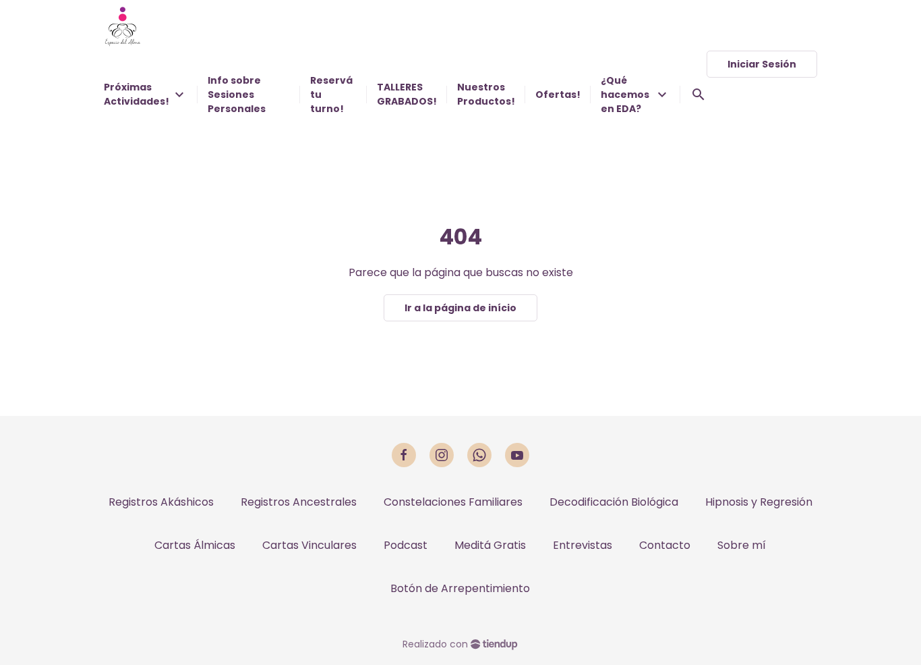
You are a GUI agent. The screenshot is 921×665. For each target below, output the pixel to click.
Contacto (664, 545)
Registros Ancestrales (299, 502)
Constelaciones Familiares (453, 502)
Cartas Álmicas (194, 545)
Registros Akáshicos (161, 502)
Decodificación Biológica (613, 502)
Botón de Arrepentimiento (460, 588)
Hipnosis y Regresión (758, 502)
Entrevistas (582, 545)
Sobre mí (741, 545)
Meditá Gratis (490, 545)
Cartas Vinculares (309, 545)
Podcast (405, 545)
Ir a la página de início (460, 308)
